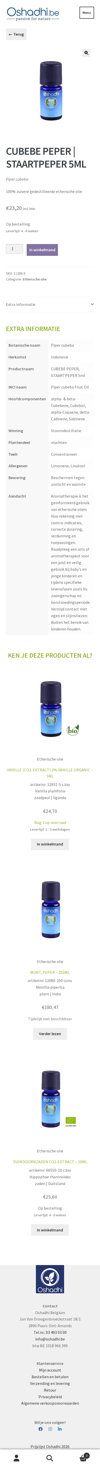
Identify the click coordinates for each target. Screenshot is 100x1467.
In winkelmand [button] (50, 844)
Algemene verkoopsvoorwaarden (50, 1403)
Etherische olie (34, 279)
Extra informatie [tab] (20, 304)
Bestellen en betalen (50, 1376)
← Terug (16, 34)
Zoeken (50, 1458)
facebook (43, 1429)
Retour (50, 1390)
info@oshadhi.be (50, 1339)
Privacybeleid (50, 1396)
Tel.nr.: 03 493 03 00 (50, 1332)
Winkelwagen (77, 1454)
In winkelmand (42, 249)
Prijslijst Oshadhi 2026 (50, 1446)
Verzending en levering (50, 1383)
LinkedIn (60, 1429)
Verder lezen (50, 1033)
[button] (86, 53)
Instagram (52, 1429)
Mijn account (50, 1370)
